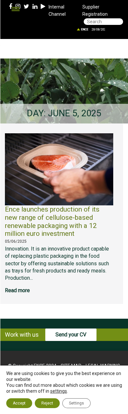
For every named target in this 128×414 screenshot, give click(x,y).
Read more (17, 290)
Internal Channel (57, 10)
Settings (76, 403)
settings (58, 391)
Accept (19, 403)
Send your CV (70, 334)
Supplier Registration (95, 10)
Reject (47, 403)
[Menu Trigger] (16, 9)
